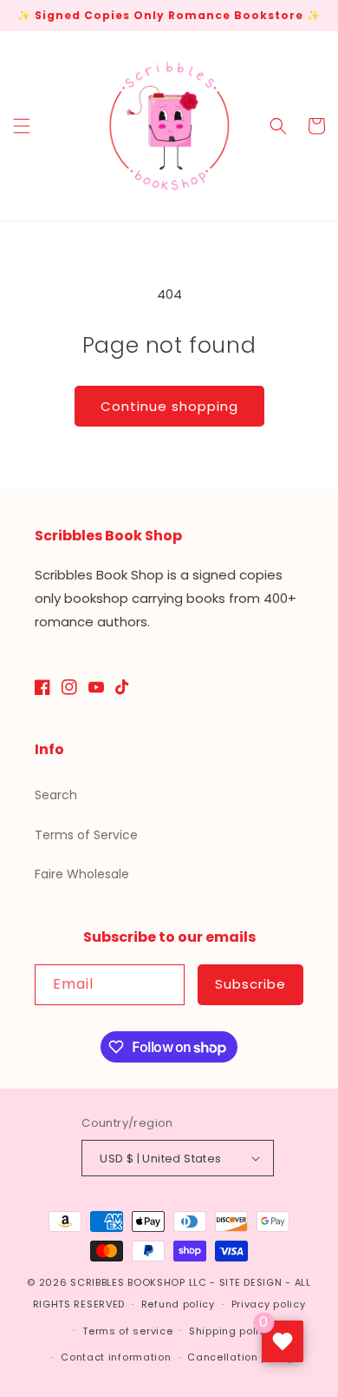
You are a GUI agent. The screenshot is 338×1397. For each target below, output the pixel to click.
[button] (22, 126)
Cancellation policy (240, 1357)
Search (56, 795)
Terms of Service (86, 835)
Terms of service (127, 1331)
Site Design (251, 1282)
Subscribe (250, 984)
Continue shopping (169, 406)
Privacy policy (268, 1304)
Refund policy (178, 1304)
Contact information (116, 1357)
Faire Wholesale (82, 874)
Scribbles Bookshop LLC (138, 1282)
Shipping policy (230, 1331)
